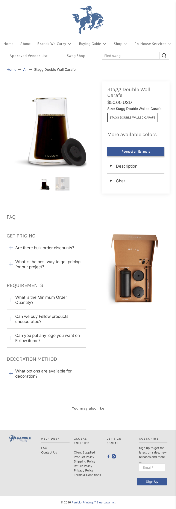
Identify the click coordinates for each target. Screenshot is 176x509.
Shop (118, 43)
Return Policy (83, 466)
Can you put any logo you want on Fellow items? (47, 338)
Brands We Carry (51, 43)
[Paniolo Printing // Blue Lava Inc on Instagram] (114, 457)
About (25, 43)
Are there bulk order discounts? (44, 247)
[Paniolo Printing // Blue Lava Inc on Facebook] (108, 457)
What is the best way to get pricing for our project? (48, 264)
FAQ (44, 448)
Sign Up (152, 481)
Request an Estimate (135, 151)
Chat (117, 180)
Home (8, 43)
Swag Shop (76, 55)
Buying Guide (90, 43)
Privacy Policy (84, 470)
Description (123, 166)
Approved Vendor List (29, 55)
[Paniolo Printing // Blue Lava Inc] (88, 20)
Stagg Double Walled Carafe (132, 117)
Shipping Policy (85, 461)
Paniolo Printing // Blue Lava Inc (93, 502)
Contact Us (49, 452)
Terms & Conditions (87, 475)
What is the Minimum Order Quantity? (41, 300)
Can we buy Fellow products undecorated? (41, 319)
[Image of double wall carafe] (52, 127)
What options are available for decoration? (43, 373)
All (25, 69)
